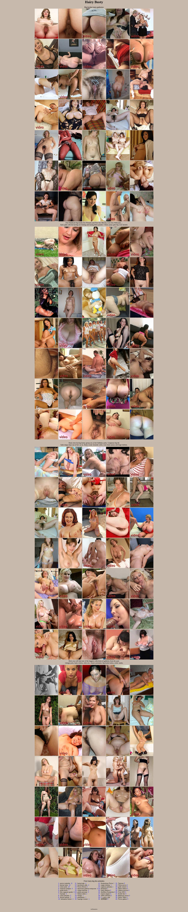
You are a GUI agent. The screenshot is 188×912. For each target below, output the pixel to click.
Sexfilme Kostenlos (107, 892)
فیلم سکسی (106, 897)
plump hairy (64, 885)
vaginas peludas (106, 887)
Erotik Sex (121, 894)
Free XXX (121, 892)
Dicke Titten (122, 897)
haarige (63, 894)
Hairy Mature (105, 890)
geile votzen (122, 887)
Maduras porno (123, 895)
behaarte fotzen (66, 899)
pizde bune (64, 890)
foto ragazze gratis (66, 892)
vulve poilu (64, 887)
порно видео (105, 894)
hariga (79, 895)
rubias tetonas (82, 890)
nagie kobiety (105, 885)
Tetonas (121, 883)
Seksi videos (122, 888)
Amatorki (104, 888)
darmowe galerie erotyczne (87, 888)
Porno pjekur (122, 899)
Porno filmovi (81, 887)
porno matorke (65, 883)
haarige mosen (82, 899)
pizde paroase (82, 892)
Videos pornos (123, 890)
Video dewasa (106, 895)
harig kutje (81, 883)
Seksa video (81, 894)
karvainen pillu (82, 885)
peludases (81, 897)
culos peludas (65, 895)
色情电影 (104, 899)
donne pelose (65, 897)
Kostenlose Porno (107, 883)
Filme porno (122, 885)
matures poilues (65, 888)
